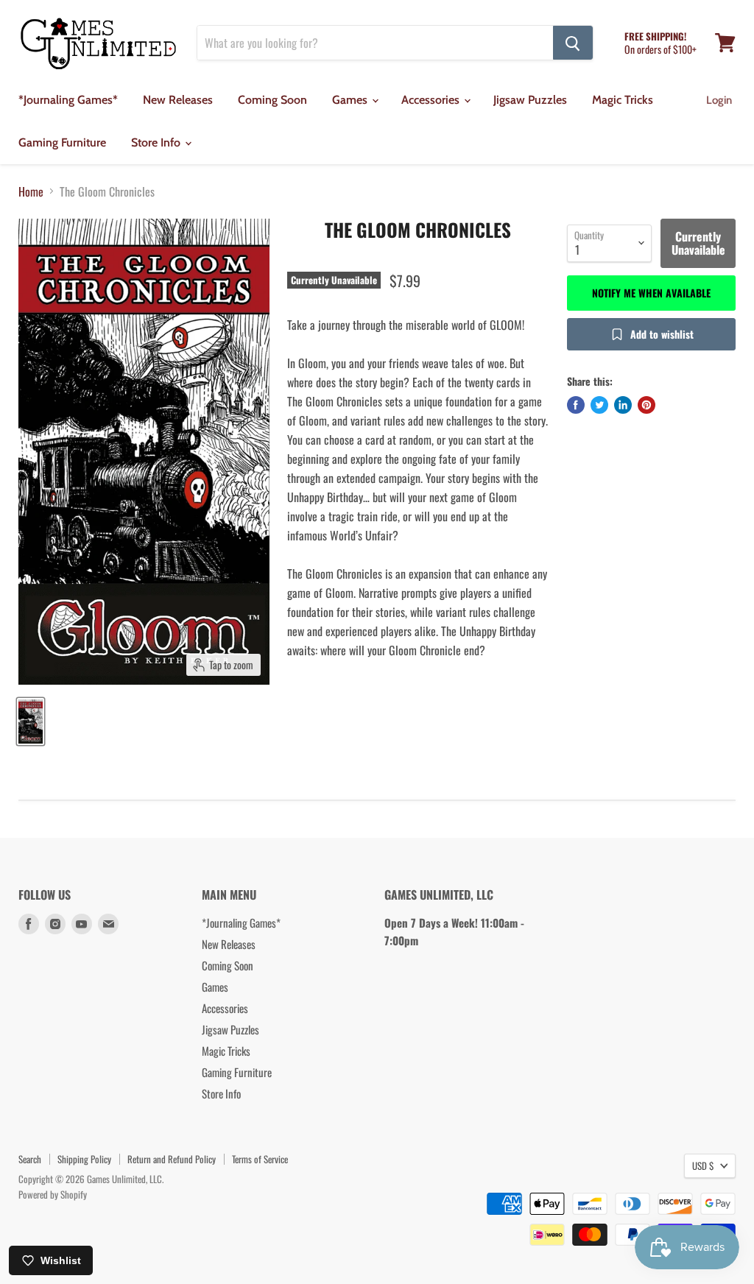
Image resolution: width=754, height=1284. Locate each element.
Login (719, 100)
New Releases (178, 100)
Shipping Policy (84, 1158)
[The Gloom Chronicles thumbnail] (30, 721)
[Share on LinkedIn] (623, 405)
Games (351, 100)
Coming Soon (272, 100)
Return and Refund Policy (171, 1158)
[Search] (573, 43)
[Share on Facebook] (576, 405)
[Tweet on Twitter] (599, 405)
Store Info (157, 142)
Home (30, 191)
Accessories (431, 100)
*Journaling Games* (68, 100)
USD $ (703, 1165)
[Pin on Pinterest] (646, 405)
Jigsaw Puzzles (530, 100)
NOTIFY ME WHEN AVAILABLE (651, 292)
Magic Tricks (622, 100)
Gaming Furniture (62, 142)
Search (29, 1158)
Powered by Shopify (52, 1194)
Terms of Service (260, 1158)
